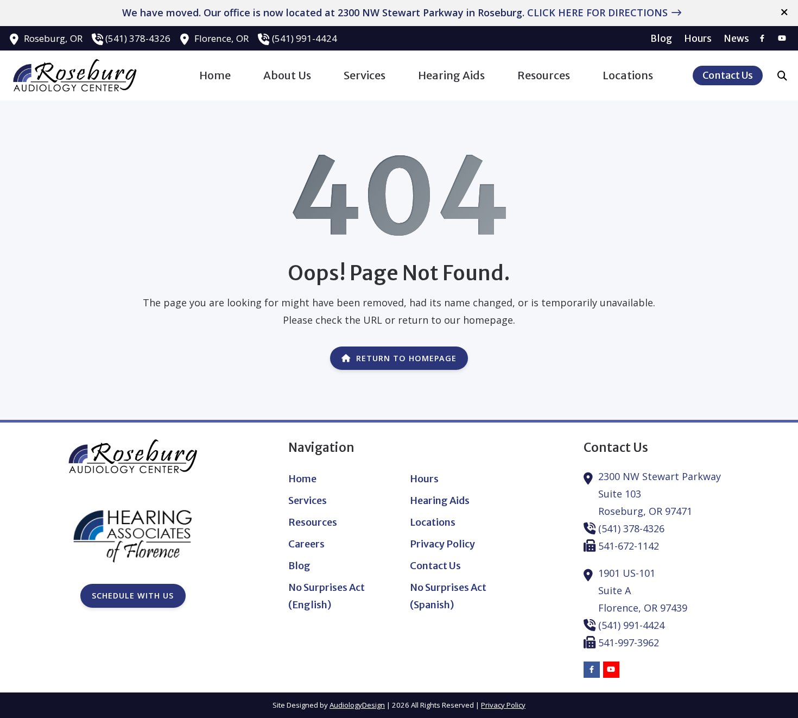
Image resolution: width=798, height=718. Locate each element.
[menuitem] (661, 38)
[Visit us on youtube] (781, 38)
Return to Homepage (406, 358)
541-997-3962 (628, 642)
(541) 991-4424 (304, 38)
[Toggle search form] (782, 75)
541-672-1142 (628, 545)
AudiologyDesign (357, 705)
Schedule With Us (133, 595)
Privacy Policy (503, 705)
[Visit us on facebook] (762, 38)
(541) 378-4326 (137, 38)
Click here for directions (597, 12)
